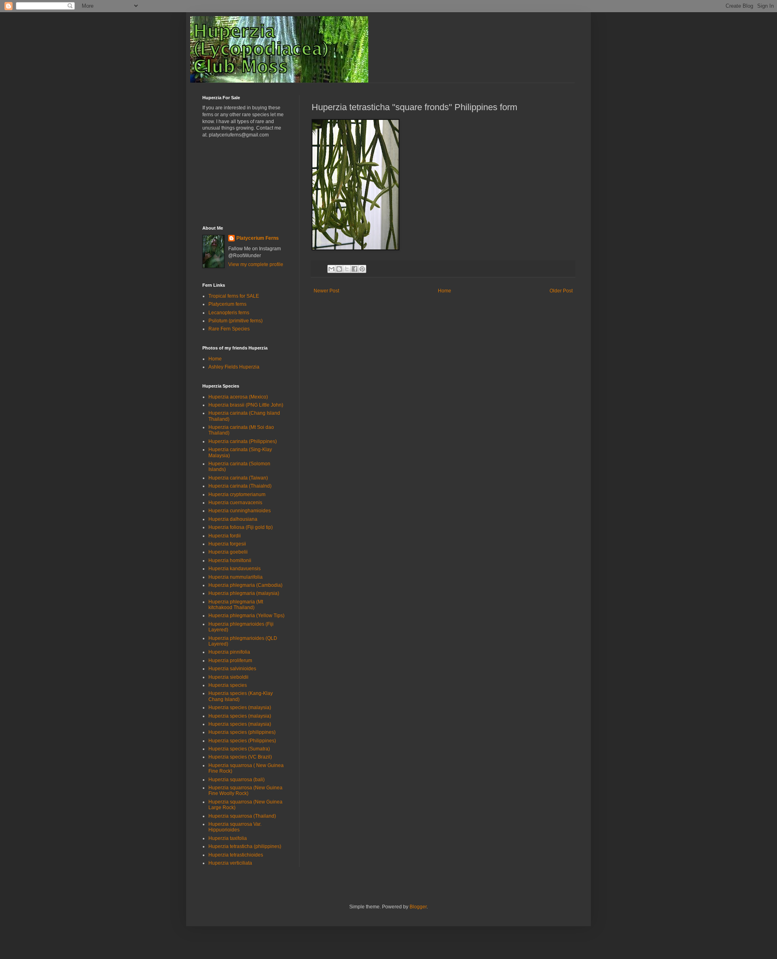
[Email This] (331, 269)
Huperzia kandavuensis (234, 568)
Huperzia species (227, 685)
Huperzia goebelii (228, 552)
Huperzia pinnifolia (229, 652)
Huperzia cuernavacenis (235, 502)
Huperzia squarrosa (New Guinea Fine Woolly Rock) (245, 790)
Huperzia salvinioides (232, 668)
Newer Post (326, 291)
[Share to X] (347, 269)
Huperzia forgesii (227, 544)
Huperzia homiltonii (229, 560)
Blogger (418, 907)
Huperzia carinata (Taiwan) (238, 478)
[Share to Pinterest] (362, 269)
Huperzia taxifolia (227, 838)
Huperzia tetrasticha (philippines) (244, 846)
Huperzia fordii (224, 536)
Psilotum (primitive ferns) (235, 321)
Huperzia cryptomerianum (236, 494)
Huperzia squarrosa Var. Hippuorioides (234, 827)
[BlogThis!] (339, 269)
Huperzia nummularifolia (235, 577)
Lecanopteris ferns (228, 312)
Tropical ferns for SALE (233, 296)
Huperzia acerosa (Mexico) (238, 397)
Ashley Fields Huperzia (233, 367)
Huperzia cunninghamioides (239, 511)
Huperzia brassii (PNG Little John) (245, 405)
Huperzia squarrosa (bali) (236, 779)
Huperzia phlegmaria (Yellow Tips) (246, 615)
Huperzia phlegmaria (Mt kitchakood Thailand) (235, 604)
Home (444, 291)
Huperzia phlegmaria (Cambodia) (245, 585)
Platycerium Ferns (257, 238)
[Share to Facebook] (354, 269)
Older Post (561, 291)
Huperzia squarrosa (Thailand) (242, 816)
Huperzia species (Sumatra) (239, 749)
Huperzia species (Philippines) (242, 741)
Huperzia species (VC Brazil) (240, 757)
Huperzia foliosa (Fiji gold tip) (240, 527)
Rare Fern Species (229, 329)
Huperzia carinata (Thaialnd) (240, 486)
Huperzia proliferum (230, 660)
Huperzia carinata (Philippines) (242, 441)
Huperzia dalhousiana (232, 519)
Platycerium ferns (227, 304)
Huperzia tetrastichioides (235, 855)
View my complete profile (255, 264)
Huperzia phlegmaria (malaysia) (243, 593)
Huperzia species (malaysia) (239, 707)
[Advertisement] (238, 181)
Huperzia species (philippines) (242, 732)
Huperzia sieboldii (228, 677)
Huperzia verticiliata (230, 863)
